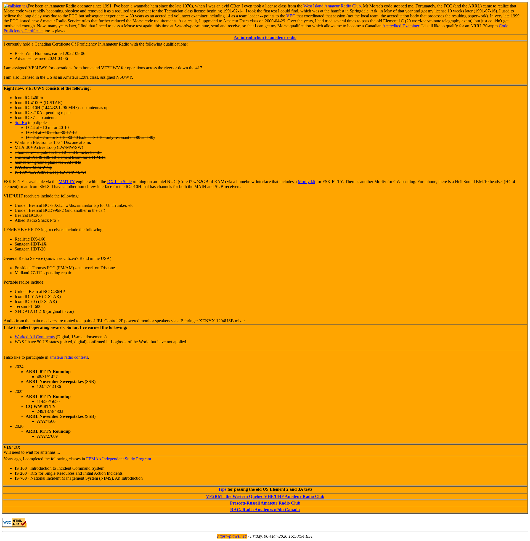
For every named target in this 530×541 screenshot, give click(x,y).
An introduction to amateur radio (265, 37)
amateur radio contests (68, 357)
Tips (222, 489)
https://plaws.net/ (232, 536)
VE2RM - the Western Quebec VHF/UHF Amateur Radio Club (265, 496)
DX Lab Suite (119, 181)
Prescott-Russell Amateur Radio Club (265, 503)
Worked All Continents (35, 336)
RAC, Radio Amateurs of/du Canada (265, 509)
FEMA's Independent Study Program (118, 458)
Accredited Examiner (400, 25)
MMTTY (67, 181)
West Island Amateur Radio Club (332, 6)
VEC (290, 16)
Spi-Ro (21, 122)
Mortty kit (306, 181)
